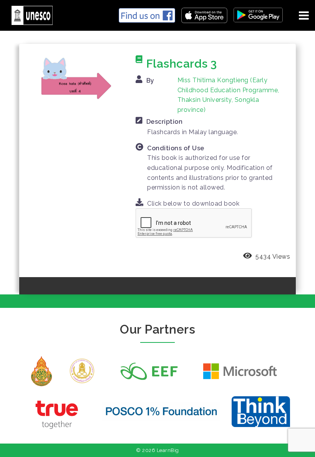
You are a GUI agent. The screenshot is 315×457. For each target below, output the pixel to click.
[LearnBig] (29, 14)
